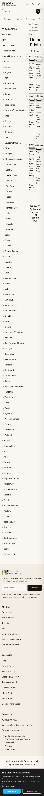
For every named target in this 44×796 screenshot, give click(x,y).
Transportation (10, 554)
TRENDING (7, 34)
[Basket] (33, 4)
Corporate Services (11, 634)
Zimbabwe (9, 429)
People (7, 500)
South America (10, 538)
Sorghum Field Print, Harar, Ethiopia (38, 71)
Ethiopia (8, 153)
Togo (7, 402)
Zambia (8, 424)
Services (7, 532)
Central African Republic (16, 110)
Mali (6, 289)
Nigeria (8, 327)
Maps (8, 218)
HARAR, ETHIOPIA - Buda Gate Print (31, 70)
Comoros (9, 121)
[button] (22, 786)
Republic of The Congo (15, 332)
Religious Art (9, 522)
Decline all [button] (32, 791)
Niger (7, 321)
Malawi (8, 283)
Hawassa (10, 202)
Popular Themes (11, 505)
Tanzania (9, 392)
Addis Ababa (11, 164)
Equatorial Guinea (13, 143)
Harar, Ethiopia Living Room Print (31, 109)
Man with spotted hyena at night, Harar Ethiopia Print (38, 115)
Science (7, 527)
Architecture (9, 446)
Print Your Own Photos (12, 639)
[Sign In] (39, 4)
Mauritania (9, 294)
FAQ (4, 660)
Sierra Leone (10, 359)
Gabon (8, 235)
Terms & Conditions (11, 682)
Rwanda (8, 337)
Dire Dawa (10, 186)
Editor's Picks (8, 617)
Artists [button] (19, 19)
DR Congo (9, 132)
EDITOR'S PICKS (9, 29)
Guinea (8, 245)
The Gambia (10, 397)
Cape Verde (10, 105)
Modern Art (9, 484)
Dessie (9, 180)
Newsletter (7, 698)
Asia (6, 457)
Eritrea (8, 148)
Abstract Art (9, 50)
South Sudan (10, 375)
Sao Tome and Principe (15, 343)
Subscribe (34, 587)
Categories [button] (8, 19)
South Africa (10, 370)
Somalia (8, 365)
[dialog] (22, 782)
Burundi (8, 94)
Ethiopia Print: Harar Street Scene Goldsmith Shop (38, 161)
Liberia (8, 267)
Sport (6, 549)
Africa (6, 61)
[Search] (38, 11)
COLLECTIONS (8, 45)
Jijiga (8, 213)
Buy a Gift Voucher (10, 644)
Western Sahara (12, 419)
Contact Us (7, 714)
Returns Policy (8, 671)
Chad (7, 116)
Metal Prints (7, 693)
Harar (30, 34)
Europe (7, 462)
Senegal (8, 348)
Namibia (8, 316)
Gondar (9, 191)
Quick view (32, 56)
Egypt (7, 137)
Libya (7, 273)
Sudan (7, 381)
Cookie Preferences (11, 704)
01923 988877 (12, 720)
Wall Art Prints (33, 24)
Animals (7, 440)
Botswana (9, 83)
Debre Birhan (11, 175)
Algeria (8, 67)
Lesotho (8, 262)
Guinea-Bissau (11, 251)
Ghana (7, 240)
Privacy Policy (8, 666)
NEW (4, 40)
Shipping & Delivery (10, 677)
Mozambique (10, 310)
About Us (6, 607)
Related (9, 229)
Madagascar (10, 278)
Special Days (9, 543)
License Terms (8, 687)
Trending (6, 623)
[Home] (10, 4)
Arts (5, 451)
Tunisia (8, 408)
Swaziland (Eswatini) (14, 386)
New (4, 628)
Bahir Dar (10, 170)
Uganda (8, 413)
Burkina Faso (10, 88)
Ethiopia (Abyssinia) (14, 159)
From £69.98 (31, 87)
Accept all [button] (11, 791)
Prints (6, 516)
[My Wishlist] (27, 4)
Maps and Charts (11, 478)
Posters (7, 511)
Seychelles (9, 354)
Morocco (9, 305)
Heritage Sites (12, 208)
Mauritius (9, 300)
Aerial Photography (12, 56)
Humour (7, 473)
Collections (30, 19)
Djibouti (8, 126)
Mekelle (9, 224)
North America (10, 489)
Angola (8, 72)
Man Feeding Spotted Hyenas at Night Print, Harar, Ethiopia (31, 165)
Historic (7, 467)
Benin (7, 78)
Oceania (7, 495)
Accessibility (8, 655)
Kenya (7, 256)
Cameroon (9, 99)
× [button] (41, 771)
